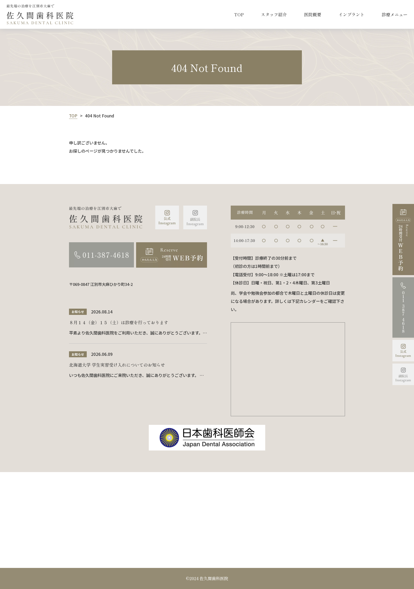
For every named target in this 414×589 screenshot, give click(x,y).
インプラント (351, 14)
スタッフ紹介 (274, 14)
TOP (239, 14)
